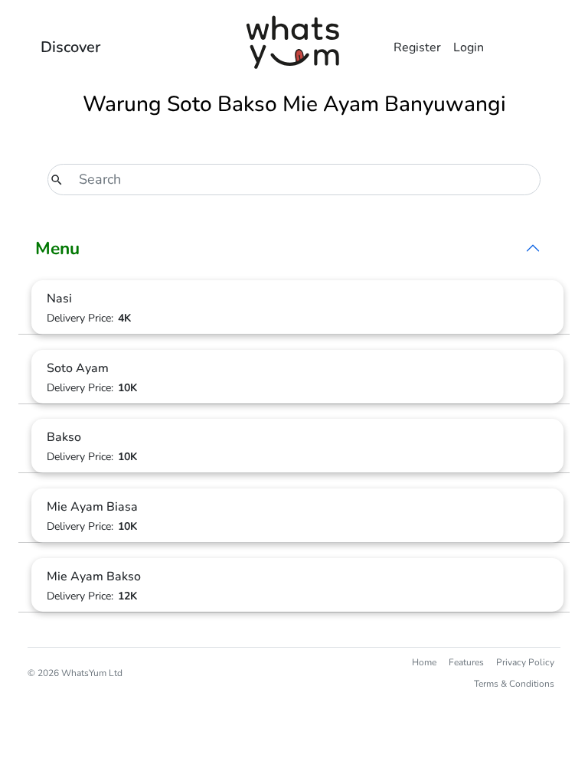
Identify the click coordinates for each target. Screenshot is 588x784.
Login (468, 47)
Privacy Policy (525, 662)
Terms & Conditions (514, 684)
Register (417, 47)
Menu (57, 248)
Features (466, 662)
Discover (70, 47)
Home (424, 662)
